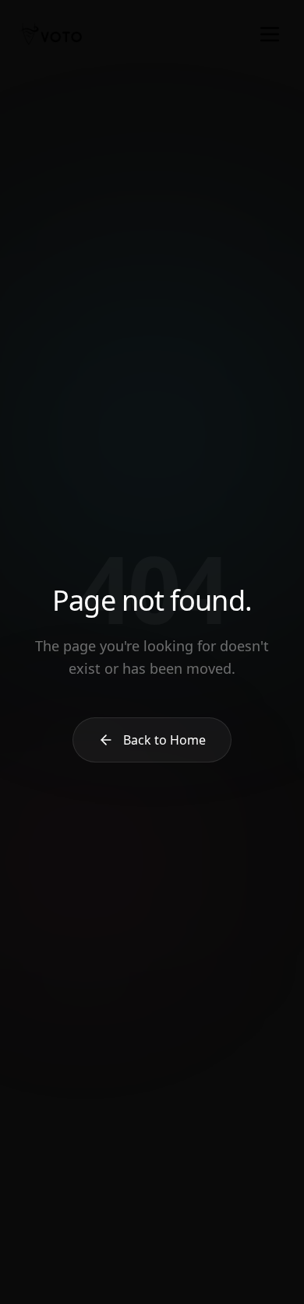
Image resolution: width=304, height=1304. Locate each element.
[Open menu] (269, 34)
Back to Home (164, 739)
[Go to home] (51, 34)
